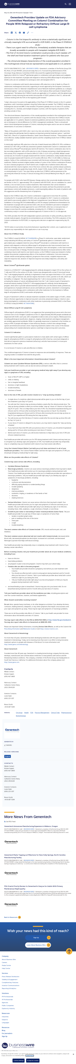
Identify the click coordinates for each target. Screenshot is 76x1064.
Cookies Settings (19, 1060)
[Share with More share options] (32, 32)
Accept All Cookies (32, 1060)
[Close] (73, 1054)
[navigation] (70, 4)
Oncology (19, 713)
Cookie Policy (30, 1055)
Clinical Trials (55, 713)
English (7, 756)
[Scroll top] (69, 951)
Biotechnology (21, 716)
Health (26, 713)
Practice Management (42, 713)
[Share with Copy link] (28, 32)
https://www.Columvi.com (49, 629)
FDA (31, 713)
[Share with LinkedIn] (11, 32)
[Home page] (11, 4)
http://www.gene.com (11, 662)
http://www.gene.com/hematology (16, 644)
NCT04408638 (31, 238)
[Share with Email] (23, 32)
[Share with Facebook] (19, 32)
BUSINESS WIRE (32, 68)
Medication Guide (29, 629)
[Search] (65, 4)
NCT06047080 (29, 303)
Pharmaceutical (66, 713)
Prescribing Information (12, 629)
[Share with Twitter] (15, 32)
